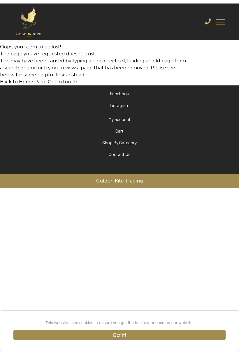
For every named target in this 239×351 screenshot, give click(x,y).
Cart (119, 131)
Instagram (119, 105)
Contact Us (120, 154)
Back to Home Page (23, 82)
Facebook (119, 93)
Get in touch (62, 82)
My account (119, 119)
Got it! (119, 334)
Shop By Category (119, 142)
